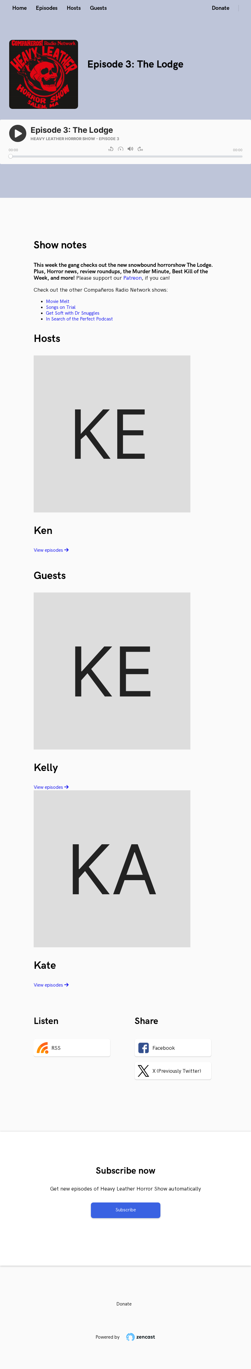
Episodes (47, 8)
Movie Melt (57, 302)
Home (19, 8)
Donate (220, 8)
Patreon (132, 278)
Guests (98, 8)
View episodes (49, 550)
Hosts (74, 8)
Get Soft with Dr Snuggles (72, 313)
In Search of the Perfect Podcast (79, 319)
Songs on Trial (61, 307)
